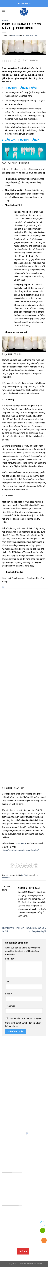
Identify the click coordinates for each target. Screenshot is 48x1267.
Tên (7, 982)
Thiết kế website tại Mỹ (13, 1044)
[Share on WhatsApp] (12, 866)
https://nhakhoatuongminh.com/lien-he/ (20, 850)
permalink (5, 878)
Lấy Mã (23, 1251)
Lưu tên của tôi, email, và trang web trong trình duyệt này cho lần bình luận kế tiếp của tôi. (23, 1022)
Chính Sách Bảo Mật (11, 1211)
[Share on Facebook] (17, 866)
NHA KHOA (21, 843)
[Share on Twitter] (21, 866)
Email (8, 994)
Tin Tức (5, 21)
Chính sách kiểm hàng (12, 1227)
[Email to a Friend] (26, 866)
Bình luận (10, 959)
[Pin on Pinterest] (31, 866)
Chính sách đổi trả (10, 1239)
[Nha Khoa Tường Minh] (24, 11)
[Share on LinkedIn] (36, 866)
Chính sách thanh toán (12, 1233)
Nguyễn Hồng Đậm (30, 36)
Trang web (10, 1006)
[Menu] (3, 11)
